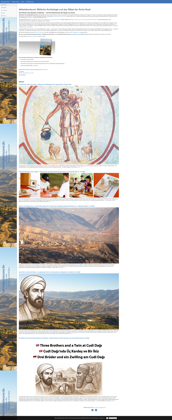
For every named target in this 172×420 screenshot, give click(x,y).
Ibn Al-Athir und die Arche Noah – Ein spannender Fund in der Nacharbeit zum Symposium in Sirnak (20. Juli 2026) (49, 272)
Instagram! (45, 69)
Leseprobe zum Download (33, 36)
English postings (15, 1)
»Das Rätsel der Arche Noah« (60, 16)
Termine (4, 15)
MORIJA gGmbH (29, 1)
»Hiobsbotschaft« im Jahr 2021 (25, 27)
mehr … (79, 167)
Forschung (4, 10)
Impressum (97, 407)
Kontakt (22, 1)
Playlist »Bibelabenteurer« (74, 32)
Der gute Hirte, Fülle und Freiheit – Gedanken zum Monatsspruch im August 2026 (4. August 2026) (45, 84)
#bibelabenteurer (5, 2)
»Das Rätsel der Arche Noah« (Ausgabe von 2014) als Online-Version (45, 19)
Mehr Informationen (112, 418)
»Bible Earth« (30, 17)
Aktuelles (4, 7)
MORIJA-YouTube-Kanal (39, 32)
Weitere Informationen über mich (26, 73)
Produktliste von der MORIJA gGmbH (79, 34)
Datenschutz (103, 407)
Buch (3, 13)
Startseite (4, 4)
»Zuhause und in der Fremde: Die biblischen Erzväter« (85, 19)
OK (107, 418)
